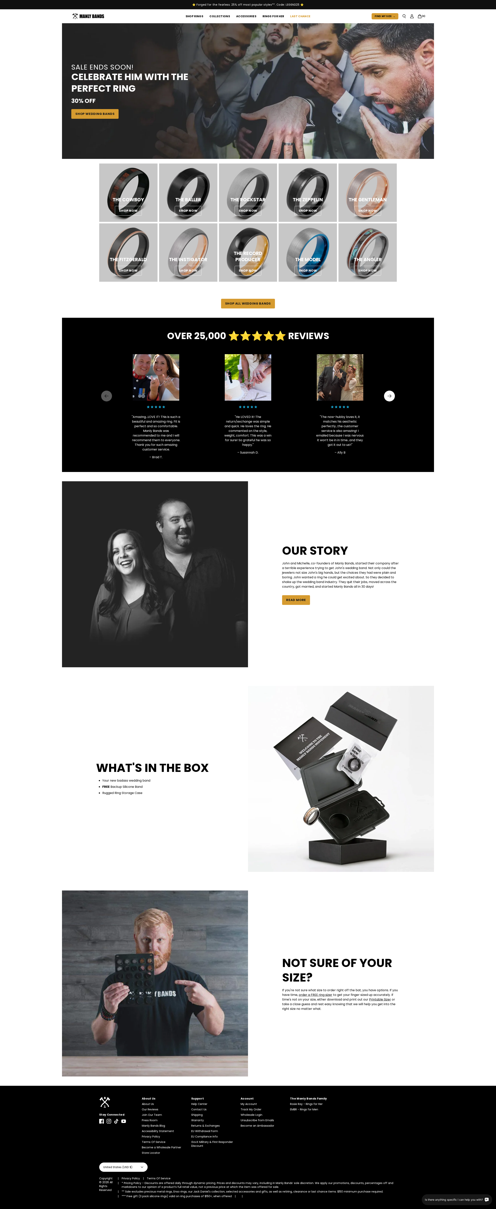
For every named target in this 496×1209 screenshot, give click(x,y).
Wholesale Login (251, 1115)
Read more (296, 600)
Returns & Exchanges (205, 1126)
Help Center (199, 1104)
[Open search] (404, 16)
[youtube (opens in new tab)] (123, 1121)
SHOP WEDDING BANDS (95, 114)
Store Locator (151, 1153)
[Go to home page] (118, 1102)
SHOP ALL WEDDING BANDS (248, 303)
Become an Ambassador (257, 1126)
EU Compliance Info (204, 1136)
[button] (389, 396)
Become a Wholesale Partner (161, 1147)
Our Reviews (150, 1109)
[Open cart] (420, 16)
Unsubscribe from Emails (257, 1120)
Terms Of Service (153, 1142)
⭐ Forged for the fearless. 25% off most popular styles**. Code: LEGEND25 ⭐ (248, 5)
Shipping (197, 1115)
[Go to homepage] (89, 16)
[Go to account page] (412, 16)
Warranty (197, 1120)
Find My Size (385, 16)
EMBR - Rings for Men (304, 1109)
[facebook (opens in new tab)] (101, 1121)
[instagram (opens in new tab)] (109, 1121)
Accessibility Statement (158, 1131)
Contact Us (199, 1109)
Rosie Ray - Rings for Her (306, 1104)
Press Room (150, 1120)
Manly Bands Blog (153, 1126)
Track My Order (251, 1109)
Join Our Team (152, 1115)
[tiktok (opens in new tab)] (116, 1121)
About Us (148, 1104)
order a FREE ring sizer (315, 995)
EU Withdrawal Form (204, 1131)
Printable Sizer (380, 999)
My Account (249, 1104)
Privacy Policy (151, 1136)
